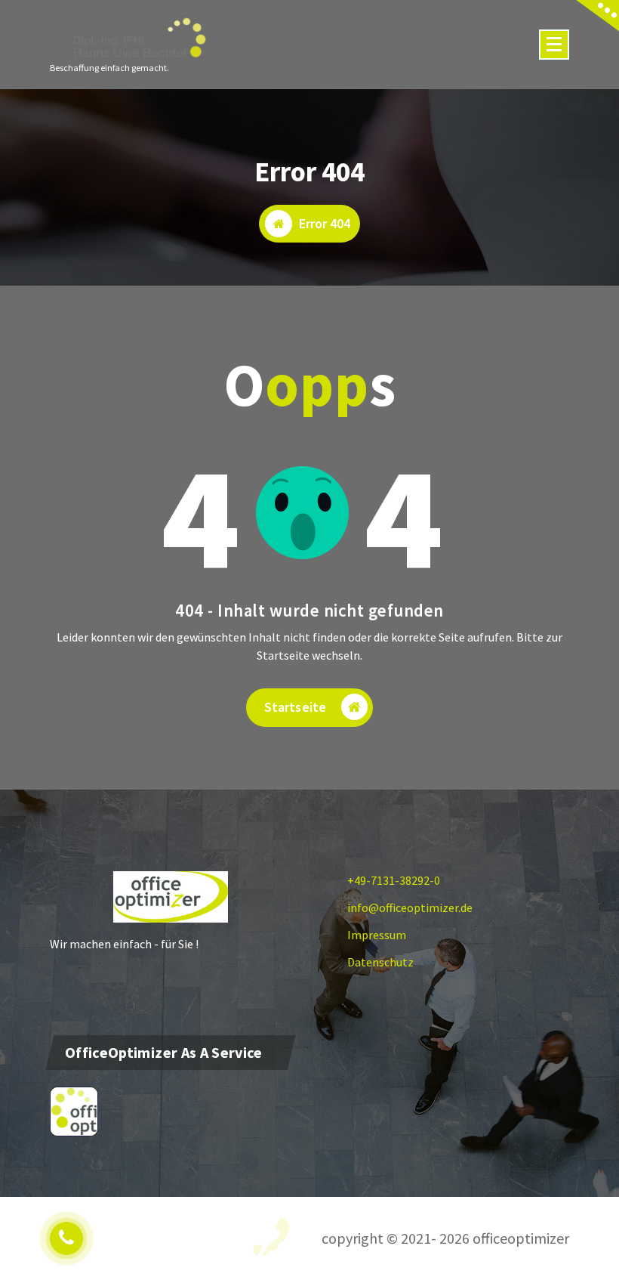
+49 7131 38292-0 (192, 1249)
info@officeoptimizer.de (410, 907)
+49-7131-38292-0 (393, 880)
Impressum (376, 934)
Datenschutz (380, 961)
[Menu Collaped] (554, 44)
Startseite (295, 707)
